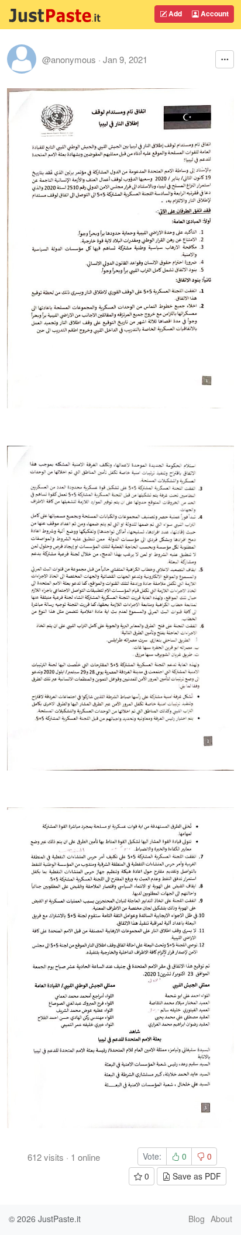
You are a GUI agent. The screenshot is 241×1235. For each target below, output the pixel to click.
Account (214, 13)
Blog (196, 1218)
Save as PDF (195, 1176)
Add (174, 13)
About (221, 1218)
